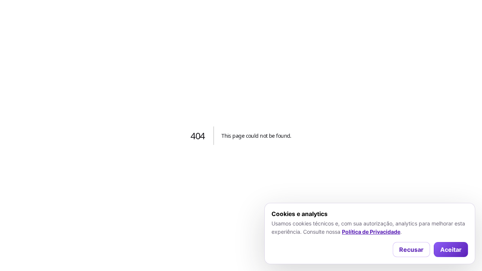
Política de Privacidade (371, 231)
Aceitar (451, 249)
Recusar (411, 249)
